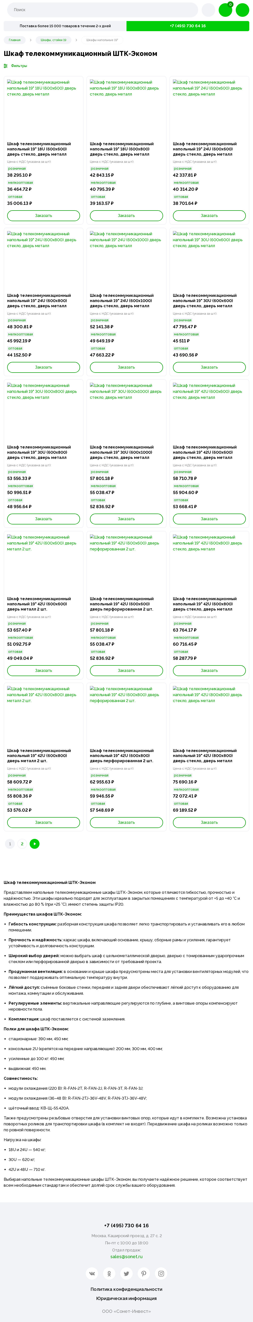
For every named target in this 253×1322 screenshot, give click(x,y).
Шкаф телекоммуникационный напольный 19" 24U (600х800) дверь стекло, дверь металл (39, 300)
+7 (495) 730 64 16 (188, 26)
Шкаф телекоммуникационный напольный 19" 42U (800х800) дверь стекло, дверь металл (205, 755)
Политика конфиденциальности (126, 1289)
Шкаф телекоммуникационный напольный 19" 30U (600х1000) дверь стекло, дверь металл (122, 452)
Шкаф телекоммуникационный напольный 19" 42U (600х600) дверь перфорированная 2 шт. (122, 604)
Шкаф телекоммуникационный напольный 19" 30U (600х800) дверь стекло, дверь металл (39, 452)
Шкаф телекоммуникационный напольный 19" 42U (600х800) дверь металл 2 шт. (39, 755)
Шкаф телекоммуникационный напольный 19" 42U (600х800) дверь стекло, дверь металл (205, 604)
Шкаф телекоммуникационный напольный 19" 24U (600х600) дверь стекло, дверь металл (205, 149)
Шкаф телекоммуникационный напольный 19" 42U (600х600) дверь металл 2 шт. (39, 604)
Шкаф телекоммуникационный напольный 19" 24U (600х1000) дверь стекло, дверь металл (122, 300)
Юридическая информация (126, 1298)
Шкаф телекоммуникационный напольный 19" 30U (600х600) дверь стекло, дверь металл (205, 300)
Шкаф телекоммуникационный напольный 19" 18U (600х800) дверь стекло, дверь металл (122, 149)
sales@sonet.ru (126, 1256)
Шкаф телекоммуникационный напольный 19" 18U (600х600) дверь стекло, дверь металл (39, 149)
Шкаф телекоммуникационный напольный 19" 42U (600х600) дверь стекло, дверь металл (205, 452)
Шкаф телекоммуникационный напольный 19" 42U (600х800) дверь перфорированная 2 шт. (122, 755)
